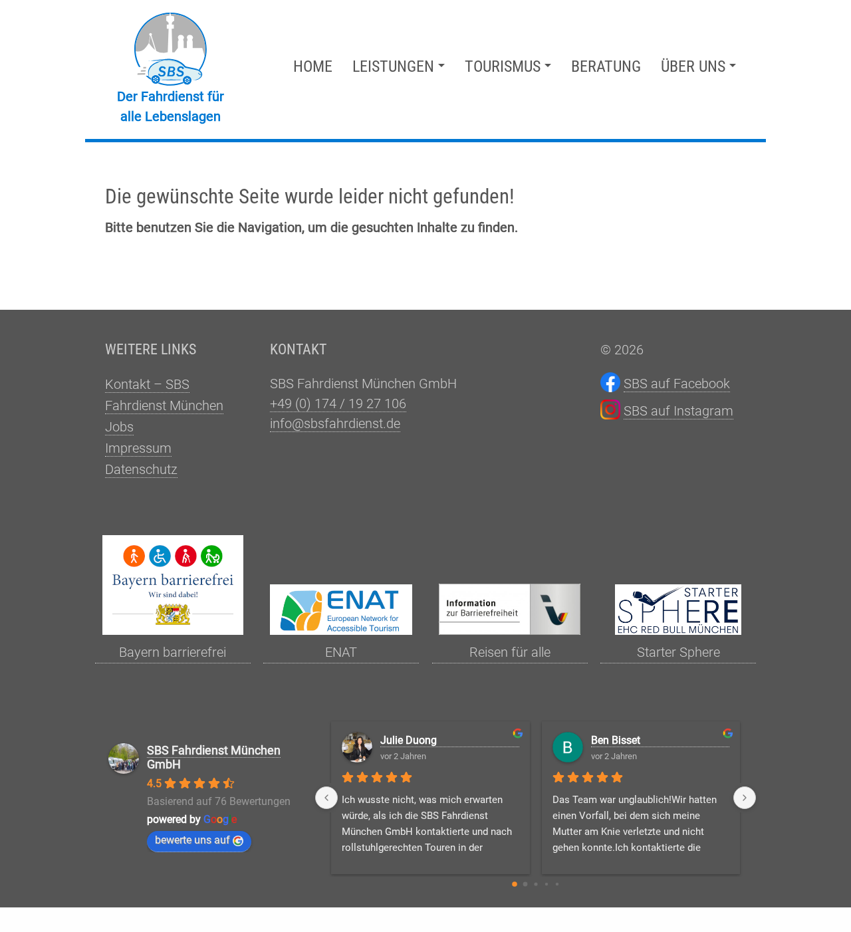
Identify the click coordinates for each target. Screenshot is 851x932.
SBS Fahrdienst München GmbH (214, 757)
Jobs (119, 427)
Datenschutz (141, 469)
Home (312, 66)
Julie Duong (408, 740)
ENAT (341, 652)
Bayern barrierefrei (172, 652)
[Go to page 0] (514, 884)
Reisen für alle (509, 652)
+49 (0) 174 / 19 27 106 (338, 403)
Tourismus (503, 66)
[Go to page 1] (525, 884)
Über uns (693, 66)
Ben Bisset (615, 740)
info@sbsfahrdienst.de (335, 423)
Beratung (606, 66)
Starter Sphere (678, 652)
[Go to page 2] (535, 884)
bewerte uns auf (192, 840)
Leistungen (393, 66)
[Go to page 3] (546, 884)
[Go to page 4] (556, 884)
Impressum (138, 448)
